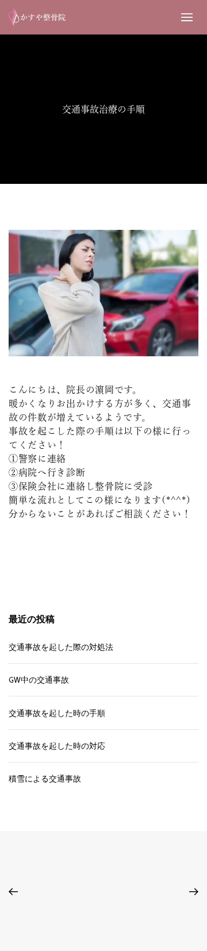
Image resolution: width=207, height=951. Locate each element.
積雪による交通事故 (45, 778)
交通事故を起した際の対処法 (61, 647)
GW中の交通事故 (39, 680)
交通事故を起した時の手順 (57, 713)
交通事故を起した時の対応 (57, 746)
